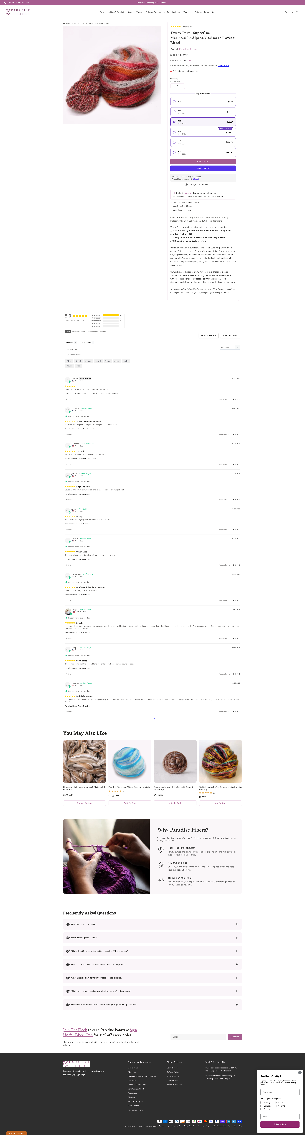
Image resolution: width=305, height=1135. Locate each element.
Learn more (223, 65)
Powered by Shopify (150, 1126)
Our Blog (132, 1080)
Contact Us (133, 1068)
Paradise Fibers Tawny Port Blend (78, 429)
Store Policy (172, 1068)
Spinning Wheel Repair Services (142, 1076)
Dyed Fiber (90, 23)
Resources (132, 1093)
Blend (78, 361)
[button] (102, 12)
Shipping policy (203, 1126)
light (126, 361)
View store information (182, 210)
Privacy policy (176, 1126)
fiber (69, 361)
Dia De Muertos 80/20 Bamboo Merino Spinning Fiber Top (220, 788)
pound (69, 366)
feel (78, 366)
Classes (131, 1097)
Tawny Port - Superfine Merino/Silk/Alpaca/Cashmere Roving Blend (91, 393)
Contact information (218, 1126)
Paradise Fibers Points (137, 1085)
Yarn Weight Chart (136, 1089)
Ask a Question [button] (210, 335)
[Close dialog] (300, 1072)
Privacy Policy (173, 1076)
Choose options (85, 803)
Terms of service (189, 1126)
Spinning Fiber (78, 23)
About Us (132, 1072)
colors (88, 361)
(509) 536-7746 (78, 1075)
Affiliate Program (135, 1102)
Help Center (133, 1106)
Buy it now (203, 168)
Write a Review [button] (231, 335)
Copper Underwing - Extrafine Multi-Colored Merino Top (173, 788)
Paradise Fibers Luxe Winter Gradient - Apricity (129, 787)
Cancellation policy (235, 1126)
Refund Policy (173, 1072)
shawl (98, 361)
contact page (96, 1071)
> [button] (159, 718)
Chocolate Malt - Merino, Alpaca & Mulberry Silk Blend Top (84, 788)
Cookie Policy (173, 1080)
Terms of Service (174, 1085)
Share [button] (70, 399)
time (107, 361)
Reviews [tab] (69, 342)
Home (67, 23)
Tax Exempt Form (135, 1110)
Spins (116, 361)
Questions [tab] (86, 342)
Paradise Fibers (102, 23)
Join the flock (280, 1124)
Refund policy (164, 1126)
